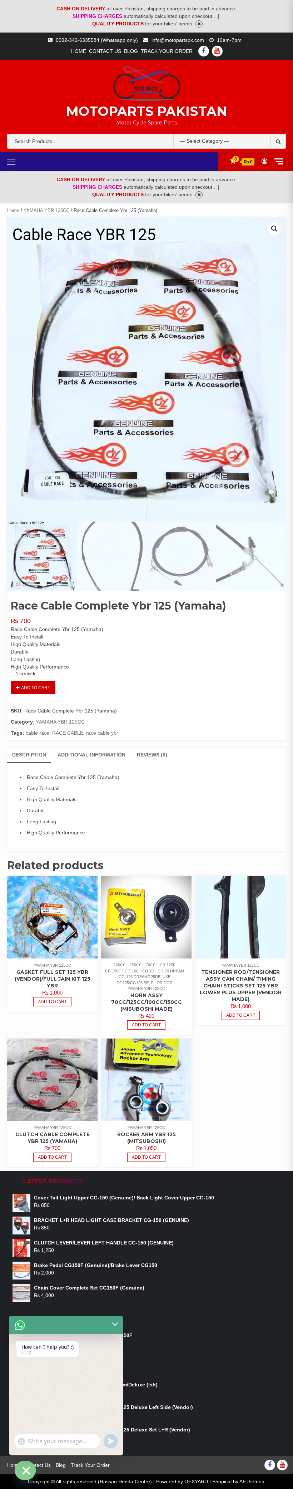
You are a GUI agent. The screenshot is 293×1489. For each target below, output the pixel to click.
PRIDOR (165, 983)
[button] (274, 228)
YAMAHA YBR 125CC (46, 210)
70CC (151, 965)
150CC (136, 965)
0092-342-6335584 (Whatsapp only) (97, 40)
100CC (120, 965)
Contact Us (105, 51)
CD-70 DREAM (171, 971)
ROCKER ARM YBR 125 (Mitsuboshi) (146, 1137)
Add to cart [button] (52, 1001)
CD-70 (148, 971)
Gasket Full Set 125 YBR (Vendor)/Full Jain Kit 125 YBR (52, 979)
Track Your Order (167, 51)
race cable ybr (102, 733)
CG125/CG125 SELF (134, 983)
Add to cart (35, 687)
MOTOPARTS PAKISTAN (146, 111)
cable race (37, 733)
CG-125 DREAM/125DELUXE (144, 977)
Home (78, 51)
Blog (131, 51)
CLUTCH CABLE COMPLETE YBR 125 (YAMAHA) (52, 1137)
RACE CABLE (67, 733)
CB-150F (113, 971)
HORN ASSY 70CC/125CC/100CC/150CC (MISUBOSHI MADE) (146, 1002)
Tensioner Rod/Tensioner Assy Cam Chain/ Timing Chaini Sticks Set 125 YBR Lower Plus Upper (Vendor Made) (241, 985)
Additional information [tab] (91, 755)
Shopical (222, 1481)
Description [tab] (29, 755)
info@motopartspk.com (178, 40)
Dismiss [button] (199, 24)
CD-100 (131, 971)
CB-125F (167, 965)
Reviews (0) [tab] (152, 755)
